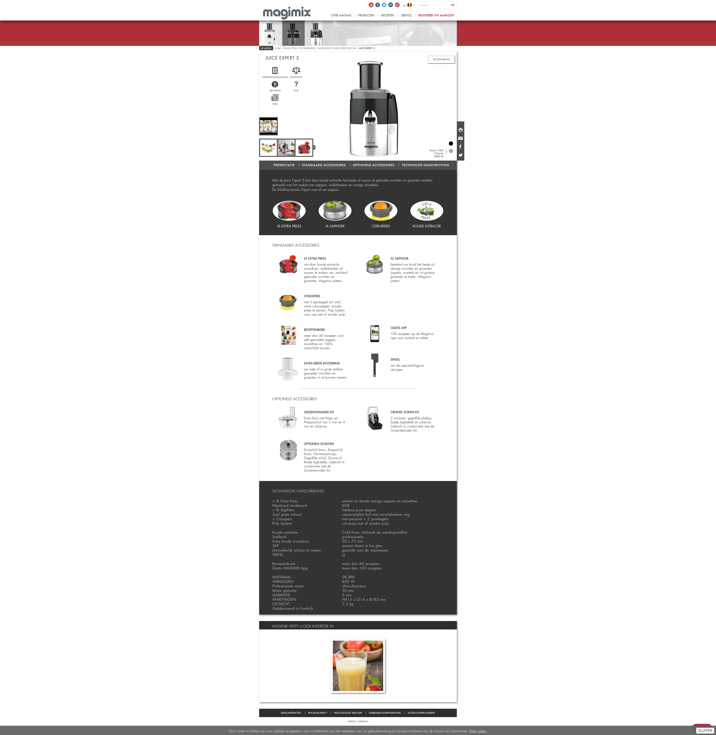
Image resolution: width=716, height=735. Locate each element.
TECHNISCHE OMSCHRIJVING (425, 165)
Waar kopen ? (317, 712)
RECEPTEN (387, 15)
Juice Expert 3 (366, 47)
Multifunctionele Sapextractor (337, 47)
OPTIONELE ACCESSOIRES (374, 165)
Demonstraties (291, 712)
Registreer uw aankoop (436, 15)
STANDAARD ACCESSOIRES (324, 165)
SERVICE (406, 15)
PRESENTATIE (284, 165)
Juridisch (363, 721)
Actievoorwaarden (421, 712)
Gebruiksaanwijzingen (385, 712)
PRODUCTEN (366, 15)
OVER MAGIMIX (341, 15)
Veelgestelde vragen (348, 712)
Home (278, 47)
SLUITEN (705, 730)
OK (452, 5)
